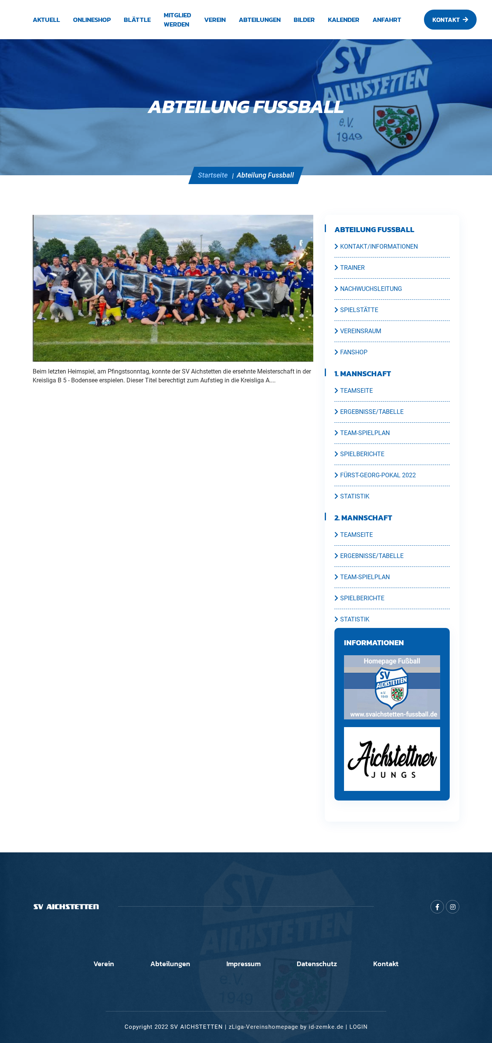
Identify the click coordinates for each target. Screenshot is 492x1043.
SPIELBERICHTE (362, 454)
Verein (103, 963)
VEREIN (215, 19)
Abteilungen (170, 963)
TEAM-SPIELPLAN (365, 433)
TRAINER (352, 267)
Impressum (243, 963)
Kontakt (386, 963)
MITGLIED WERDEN (177, 19)
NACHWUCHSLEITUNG (371, 288)
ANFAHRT (386, 19)
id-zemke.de (326, 1026)
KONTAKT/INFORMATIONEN (379, 246)
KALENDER (343, 19)
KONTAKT (446, 19)
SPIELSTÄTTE (359, 310)
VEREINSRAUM (360, 331)
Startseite (213, 175)
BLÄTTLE (137, 19)
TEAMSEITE (356, 390)
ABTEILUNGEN (260, 19)
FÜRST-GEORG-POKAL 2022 (378, 475)
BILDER (304, 19)
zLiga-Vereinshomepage (263, 1026)
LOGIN (358, 1026)
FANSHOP (353, 352)
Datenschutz (317, 963)
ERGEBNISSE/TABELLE (372, 411)
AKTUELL (46, 19)
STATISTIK (354, 496)
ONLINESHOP (92, 19)
